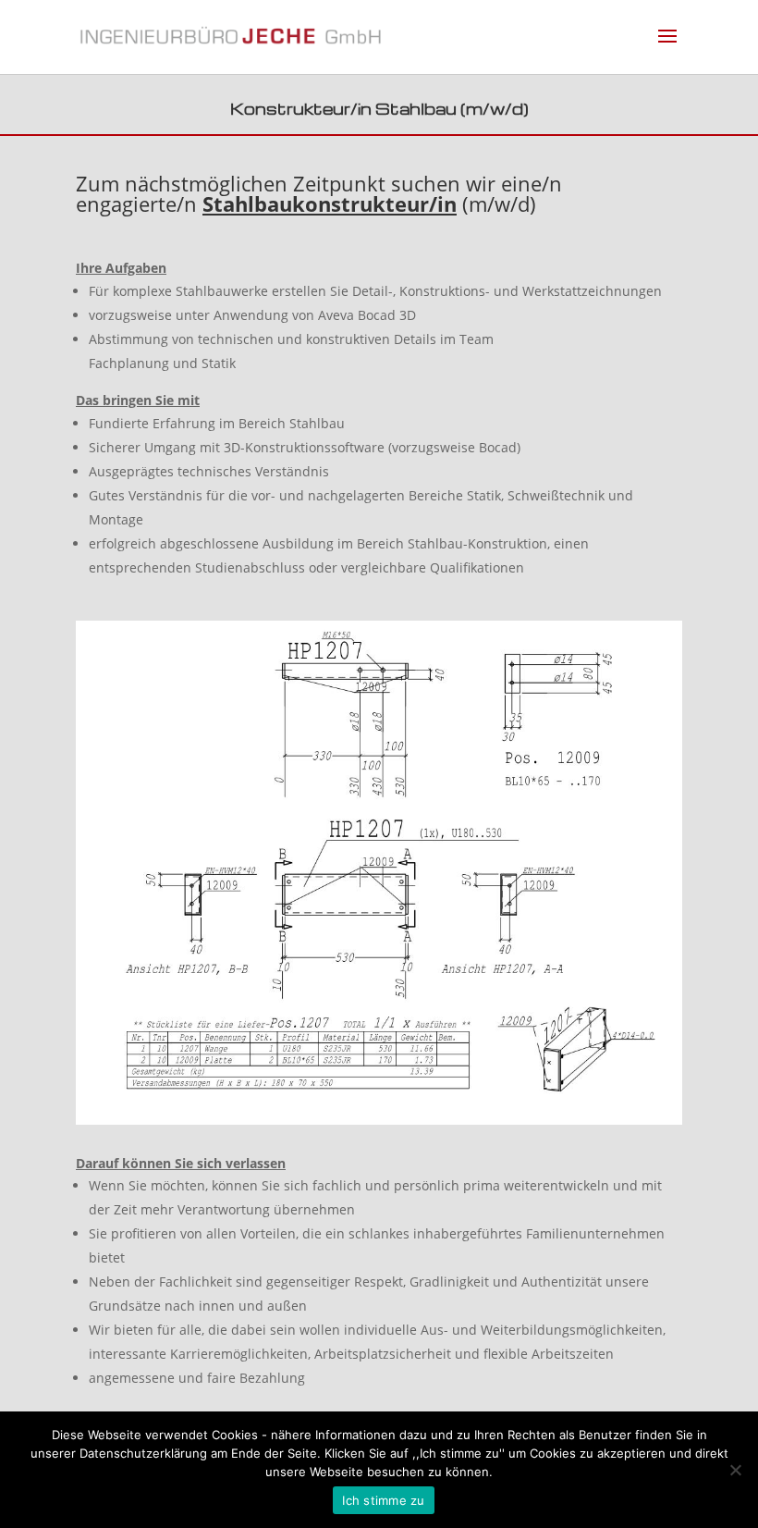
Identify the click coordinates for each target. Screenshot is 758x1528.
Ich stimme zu (383, 1500)
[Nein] (735, 1469)
